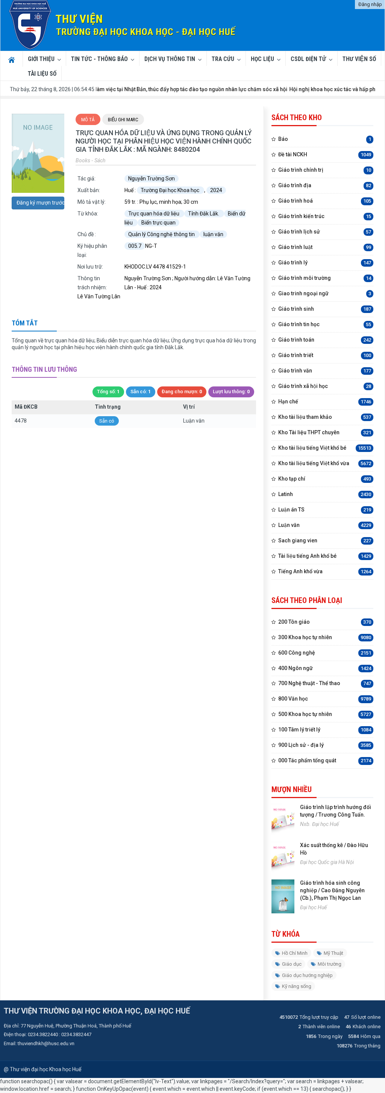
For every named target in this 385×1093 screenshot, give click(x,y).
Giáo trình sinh (324, 309)
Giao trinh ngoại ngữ (324, 293)
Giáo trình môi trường (324, 278)
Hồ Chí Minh (295, 953)
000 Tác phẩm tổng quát (324, 760)
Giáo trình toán (324, 340)
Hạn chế (324, 401)
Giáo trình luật (324, 247)
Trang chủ (10, 59)
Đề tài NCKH (324, 154)
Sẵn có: (140, 391)
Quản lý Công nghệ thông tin (162, 234)
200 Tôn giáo (324, 622)
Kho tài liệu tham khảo (324, 417)
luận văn (213, 234)
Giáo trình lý (324, 263)
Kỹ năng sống (296, 986)
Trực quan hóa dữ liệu (154, 214)
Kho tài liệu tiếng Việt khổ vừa (324, 463)
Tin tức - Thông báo (99, 59)
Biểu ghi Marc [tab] (123, 119)
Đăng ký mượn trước (40, 203)
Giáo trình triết (324, 355)
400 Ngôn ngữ (324, 668)
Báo (324, 139)
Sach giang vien (324, 540)
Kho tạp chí (324, 479)
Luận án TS (324, 510)
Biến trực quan (158, 223)
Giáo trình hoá (324, 201)
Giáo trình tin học (324, 324)
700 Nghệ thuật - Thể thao (324, 683)
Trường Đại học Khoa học (170, 190)
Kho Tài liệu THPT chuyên (324, 432)
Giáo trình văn (324, 371)
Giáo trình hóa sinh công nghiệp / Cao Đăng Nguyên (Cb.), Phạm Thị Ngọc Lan (332, 890)
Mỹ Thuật (333, 953)
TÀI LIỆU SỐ (42, 73)
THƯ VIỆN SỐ (359, 59)
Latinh (324, 494)
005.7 (134, 246)
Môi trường (329, 964)
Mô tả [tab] (88, 119)
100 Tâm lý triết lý (324, 730)
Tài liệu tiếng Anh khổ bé (324, 556)
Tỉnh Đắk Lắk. (204, 214)
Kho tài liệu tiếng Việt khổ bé (324, 448)
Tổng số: (108, 391)
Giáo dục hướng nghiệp (307, 975)
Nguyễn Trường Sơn (151, 179)
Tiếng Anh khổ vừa (324, 571)
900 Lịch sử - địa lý (324, 745)
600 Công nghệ (324, 653)
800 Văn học (324, 699)
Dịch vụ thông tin (169, 59)
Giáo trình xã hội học (324, 386)
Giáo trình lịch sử (324, 232)
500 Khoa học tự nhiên (324, 714)
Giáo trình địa (324, 185)
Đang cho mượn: (182, 391)
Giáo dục (292, 964)
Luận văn (324, 525)
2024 (216, 190)
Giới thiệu (41, 59)
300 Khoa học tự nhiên (324, 637)
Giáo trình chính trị (324, 170)
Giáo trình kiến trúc (324, 216)
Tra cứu (223, 59)
